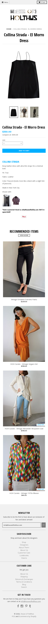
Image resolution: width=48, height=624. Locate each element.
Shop (24, 542)
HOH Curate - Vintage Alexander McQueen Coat (24, 429)
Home (8, 29)
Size (3, 140)
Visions (24, 558)
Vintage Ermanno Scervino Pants (24, 299)
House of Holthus (27, 614)
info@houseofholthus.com (31, 601)
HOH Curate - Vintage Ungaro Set (24, 364)
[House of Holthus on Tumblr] (30, 606)
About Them (24, 548)
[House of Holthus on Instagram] (22, 606)
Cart (43, 2)
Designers (24, 545)
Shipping (24, 577)
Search (24, 587)
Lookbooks (24, 555)
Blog (24, 585)
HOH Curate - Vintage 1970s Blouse (24, 493)
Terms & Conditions (24, 582)
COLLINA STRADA (10, 161)
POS (13, 616)
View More (24, 235)
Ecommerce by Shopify (27, 616)
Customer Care (24, 553)
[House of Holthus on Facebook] (18, 606)
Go (44, 525)
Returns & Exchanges (24, 579)
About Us (24, 550)
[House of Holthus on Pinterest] (26, 606)
